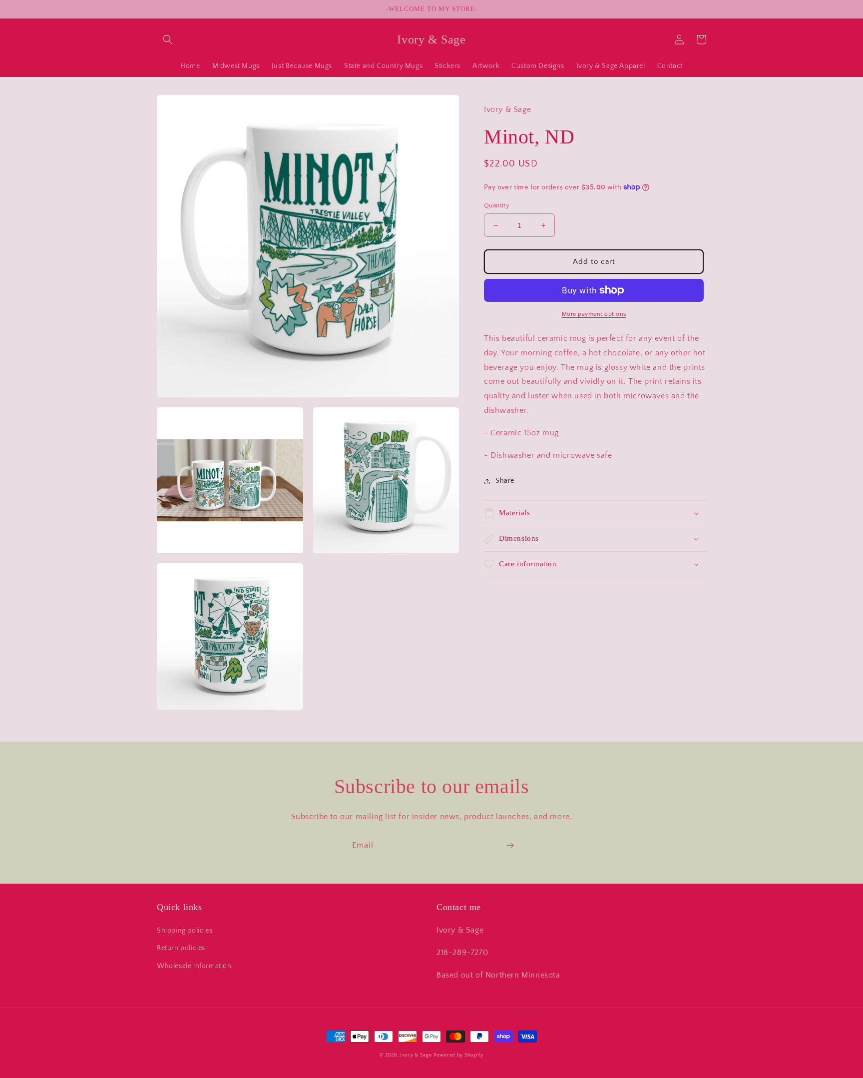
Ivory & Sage (416, 1055)
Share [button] (504, 481)
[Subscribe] (510, 845)
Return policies (181, 948)
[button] (168, 39)
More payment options (594, 314)
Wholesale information (194, 966)
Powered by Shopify (458, 1055)
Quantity (496, 205)
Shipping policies (184, 931)
